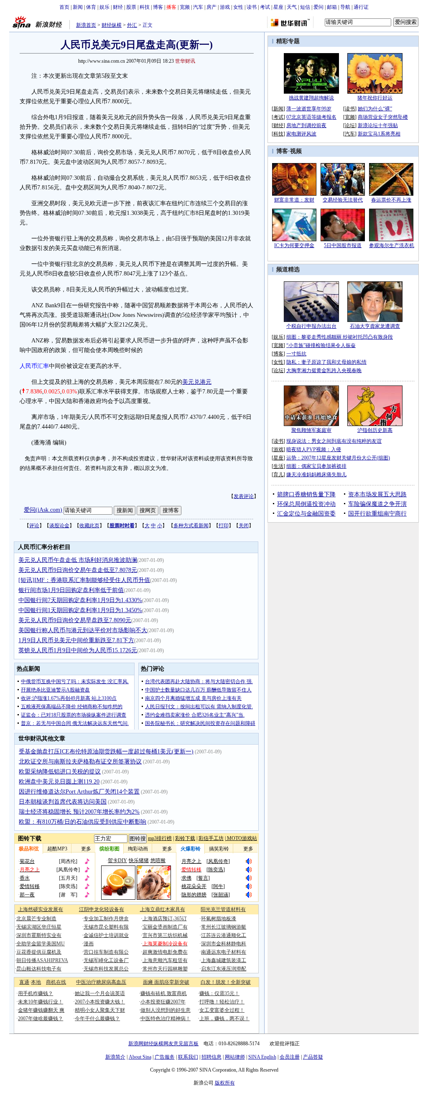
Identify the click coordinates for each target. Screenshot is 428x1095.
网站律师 (235, 1057)
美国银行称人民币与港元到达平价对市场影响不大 (82, 630)
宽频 (185, 7)
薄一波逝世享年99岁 (308, 109)
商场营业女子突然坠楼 (383, 117)
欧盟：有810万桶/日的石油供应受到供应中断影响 (82, 822)
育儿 (278, 474)
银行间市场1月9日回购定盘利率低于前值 (71, 590)
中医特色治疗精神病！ (165, 1018)
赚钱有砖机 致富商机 (163, 993)
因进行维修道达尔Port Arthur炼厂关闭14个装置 (79, 792)
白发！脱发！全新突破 (226, 982)
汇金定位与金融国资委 (306, 513)
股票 (131, 7)
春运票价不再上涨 (391, 200)
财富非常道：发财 (294, 200)
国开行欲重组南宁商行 (377, 513)
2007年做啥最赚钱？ (40, 1018)
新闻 (78, 7)
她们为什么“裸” (375, 109)
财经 (118, 7)
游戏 (225, 7)
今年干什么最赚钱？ (97, 1018)
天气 (292, 7)
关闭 (244, 525)
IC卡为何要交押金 (294, 245)
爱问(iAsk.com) (43, 510)
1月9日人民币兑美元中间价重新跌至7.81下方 (76, 640)
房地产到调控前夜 (306, 125)
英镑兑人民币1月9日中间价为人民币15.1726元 (77, 650)
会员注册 (290, 1057)
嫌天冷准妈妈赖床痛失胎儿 (316, 474)
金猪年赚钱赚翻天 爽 (41, 1010)
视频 (296, 151)
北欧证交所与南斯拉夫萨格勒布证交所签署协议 (80, 761)
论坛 (350, 125)
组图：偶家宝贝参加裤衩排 (316, 466)
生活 (278, 466)
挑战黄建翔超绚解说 (311, 98)
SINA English (262, 1057)
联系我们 (188, 1057)
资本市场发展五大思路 (377, 494)
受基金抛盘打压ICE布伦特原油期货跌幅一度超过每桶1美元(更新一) (106, 751)
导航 (345, 7)
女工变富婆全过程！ (222, 1010)
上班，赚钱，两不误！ (224, 1018)
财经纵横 (112, 25)
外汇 (132, 25)
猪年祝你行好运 (374, 98)
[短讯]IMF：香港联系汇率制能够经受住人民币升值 (84, 580)
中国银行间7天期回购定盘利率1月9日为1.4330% (80, 600)
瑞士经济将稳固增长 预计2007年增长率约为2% (79, 812)
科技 (145, 7)
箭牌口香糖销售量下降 (306, 494)
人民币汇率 (34, 366)
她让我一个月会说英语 (100, 993)
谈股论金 (59, 525)
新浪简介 (115, 1057)
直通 (24, 982)
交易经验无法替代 (343, 200)
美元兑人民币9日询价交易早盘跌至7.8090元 (74, 620)
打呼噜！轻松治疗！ (222, 1002)
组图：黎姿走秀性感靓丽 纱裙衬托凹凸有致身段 (339, 337)
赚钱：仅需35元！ (219, 993)
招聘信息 (211, 1057)
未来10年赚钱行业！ (40, 1002)
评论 (34, 525)
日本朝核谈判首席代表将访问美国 (63, 802)
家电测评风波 (301, 134)
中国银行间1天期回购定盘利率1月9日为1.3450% (80, 610)
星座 (278, 7)
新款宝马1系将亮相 (379, 134)
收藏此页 (89, 525)
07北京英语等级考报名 (311, 117)
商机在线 (56, 982)
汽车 (198, 7)
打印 (224, 525)
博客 (158, 7)
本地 (36, 982)
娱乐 (104, 7)
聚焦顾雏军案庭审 (311, 430)
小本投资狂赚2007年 (163, 1002)
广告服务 (165, 1057)
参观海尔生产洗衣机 (391, 245)
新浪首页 (86, 25)
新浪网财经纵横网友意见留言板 (163, 1044)
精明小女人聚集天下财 (100, 1010)
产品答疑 (313, 1057)
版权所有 (225, 1083)
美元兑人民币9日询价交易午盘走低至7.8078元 (77, 570)
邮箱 (332, 7)
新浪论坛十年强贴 (378, 125)
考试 (265, 7)
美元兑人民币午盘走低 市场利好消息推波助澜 (77, 560)
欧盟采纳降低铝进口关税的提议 (60, 771)
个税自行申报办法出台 (311, 326)
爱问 (318, 7)
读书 (252, 7)
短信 (305, 7)
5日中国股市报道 (343, 245)
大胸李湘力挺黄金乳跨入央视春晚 (324, 370)
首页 (64, 7)
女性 (238, 7)
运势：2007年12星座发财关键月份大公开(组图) (338, 458)
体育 (91, 7)
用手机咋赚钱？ (35, 993)
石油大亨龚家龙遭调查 (375, 326)
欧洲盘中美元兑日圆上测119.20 (59, 781)
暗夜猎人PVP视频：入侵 (313, 449)
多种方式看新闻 (191, 525)
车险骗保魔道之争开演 (377, 504)
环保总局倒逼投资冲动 (306, 504)
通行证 (361, 7)
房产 (211, 7)
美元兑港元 (196, 382)
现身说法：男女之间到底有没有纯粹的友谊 (334, 441)
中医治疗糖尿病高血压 (101, 982)
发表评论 (244, 496)
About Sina (140, 1057)
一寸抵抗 (296, 354)
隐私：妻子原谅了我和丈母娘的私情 (326, 362)
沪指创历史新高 (374, 430)
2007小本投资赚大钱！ (100, 1002)
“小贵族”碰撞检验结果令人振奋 (321, 345)
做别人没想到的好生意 (165, 1010)
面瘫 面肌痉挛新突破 (166, 982)
